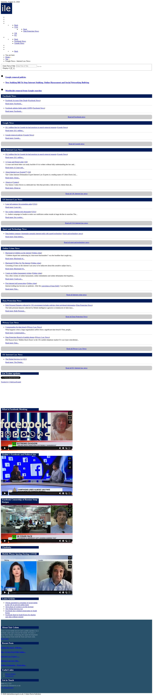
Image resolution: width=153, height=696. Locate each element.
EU (25, 359)
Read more (5, 639)
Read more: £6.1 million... (14, 130)
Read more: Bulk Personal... (15, 311)
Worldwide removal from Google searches (23, 91)
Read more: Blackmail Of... (15, 269)
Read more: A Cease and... (14, 168)
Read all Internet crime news (76, 295)
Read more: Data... (12, 343)
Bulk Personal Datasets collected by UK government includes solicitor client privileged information (40, 305)
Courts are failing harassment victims (18, 273)
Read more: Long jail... (13, 207)
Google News (62, 127)
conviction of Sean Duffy (50, 286)
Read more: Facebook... (13, 104)
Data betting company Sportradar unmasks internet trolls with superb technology (33, 234)
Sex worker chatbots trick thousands (18, 212)
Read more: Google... (13, 138)
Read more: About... (12, 178)
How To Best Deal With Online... (13, 652)
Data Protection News (84, 305)
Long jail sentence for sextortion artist (18, 204)
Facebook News (34, 100)
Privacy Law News (34, 327)
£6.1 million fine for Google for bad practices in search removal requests (30, 127)
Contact (15, 182)
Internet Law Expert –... (10, 656)
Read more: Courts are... (14, 279)
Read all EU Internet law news (76, 368)
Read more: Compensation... (15, 333)
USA (35, 204)
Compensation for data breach (16, 327)
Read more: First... (11, 289)
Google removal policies (15, 77)
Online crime (36, 253)
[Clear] (40, 66)
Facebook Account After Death (16, 100)
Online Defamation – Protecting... (13, 665)
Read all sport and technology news (76, 242)
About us (8, 182)
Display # (6, 68)
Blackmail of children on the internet (18, 253)
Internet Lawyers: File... (10, 661)
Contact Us (9, 676)
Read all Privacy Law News (76, 349)
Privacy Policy (10, 674)
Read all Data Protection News (76, 317)
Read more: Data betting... (14, 237)
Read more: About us (12, 188)
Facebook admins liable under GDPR (18, 108)
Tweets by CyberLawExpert (11, 382)
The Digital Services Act (14, 359)
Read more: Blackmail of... (14, 259)
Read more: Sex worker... (14, 217)
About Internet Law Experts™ (16, 172)
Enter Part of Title (9, 66)
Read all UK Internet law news (76, 194)
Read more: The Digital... (14, 362)
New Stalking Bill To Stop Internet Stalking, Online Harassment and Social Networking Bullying (47, 82)
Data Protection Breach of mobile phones (19, 337)
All (26, 162)
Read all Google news (76, 144)
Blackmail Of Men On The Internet (17, 263)
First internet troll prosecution (15, 283)
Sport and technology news (72, 234)
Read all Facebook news (76, 117)
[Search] (38, 66)
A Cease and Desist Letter (14, 162)
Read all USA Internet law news (76, 223)
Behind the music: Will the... (11, 648)
